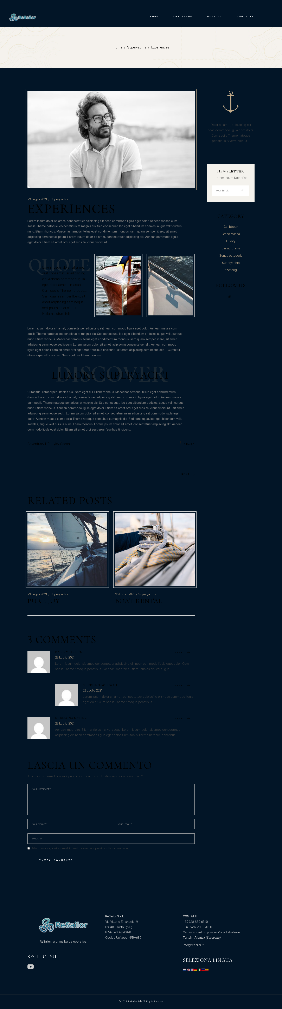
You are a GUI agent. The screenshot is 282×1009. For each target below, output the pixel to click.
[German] (196, 969)
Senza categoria (230, 255)
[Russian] (203, 969)
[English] (188, 969)
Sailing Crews (231, 248)
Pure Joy (43, 601)
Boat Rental (138, 601)
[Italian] (199, 969)
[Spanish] (207, 969)
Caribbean (231, 227)
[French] (192, 969)
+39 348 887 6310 (195, 922)
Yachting (231, 270)
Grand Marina (231, 234)
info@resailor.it (193, 945)
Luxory (230, 241)
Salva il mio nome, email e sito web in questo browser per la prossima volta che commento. (79, 848)
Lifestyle (51, 444)
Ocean (65, 444)
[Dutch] (185, 969)
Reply (180, 652)
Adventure (35, 444)
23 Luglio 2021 (37, 199)
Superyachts (136, 47)
